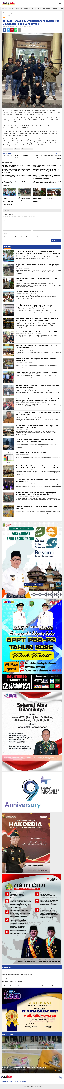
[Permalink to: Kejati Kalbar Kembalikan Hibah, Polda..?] (54, 192)
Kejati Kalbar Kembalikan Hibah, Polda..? (30, 291)
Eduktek (17, 308)
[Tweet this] (8, 30)
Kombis (17, 362)
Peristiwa (24, 26)
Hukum (17, 26)
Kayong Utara (21, 496)
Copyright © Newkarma (6, 1081)
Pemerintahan (18, 281)
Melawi (17, 268)
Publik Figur (35, 308)
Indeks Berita (23, 1081)
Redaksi (16, 1081)
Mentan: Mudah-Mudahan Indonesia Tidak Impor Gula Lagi (36, 372)
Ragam (39, 308)
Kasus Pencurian (8, 148)
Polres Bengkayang (27, 148)
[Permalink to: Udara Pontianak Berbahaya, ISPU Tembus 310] (8, 457)
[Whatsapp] (15, 30)
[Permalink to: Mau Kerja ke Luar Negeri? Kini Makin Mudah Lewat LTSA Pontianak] (39, 192)
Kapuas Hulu (18, 509)
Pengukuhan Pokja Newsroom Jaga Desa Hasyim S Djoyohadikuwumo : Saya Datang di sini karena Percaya (28, 985)
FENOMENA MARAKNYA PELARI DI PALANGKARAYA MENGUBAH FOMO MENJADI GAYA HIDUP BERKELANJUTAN (30, 971)
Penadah (17, 148)
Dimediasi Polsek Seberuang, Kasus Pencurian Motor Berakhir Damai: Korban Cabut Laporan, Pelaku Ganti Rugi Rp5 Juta (16, 171)
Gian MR (39, 1086)
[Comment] (19, 30)
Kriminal (5, 18)
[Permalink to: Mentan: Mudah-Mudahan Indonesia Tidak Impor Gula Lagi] (8, 377)
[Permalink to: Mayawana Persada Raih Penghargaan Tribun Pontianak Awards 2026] (8, 363)
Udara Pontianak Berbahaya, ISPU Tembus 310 (32, 452)
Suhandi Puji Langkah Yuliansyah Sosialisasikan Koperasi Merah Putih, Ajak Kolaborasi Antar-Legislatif (48, 156)
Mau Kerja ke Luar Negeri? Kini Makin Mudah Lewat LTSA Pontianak (18, 978)
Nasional (21, 308)
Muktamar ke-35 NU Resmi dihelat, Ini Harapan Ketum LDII (36, 332)
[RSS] (61, 1077)
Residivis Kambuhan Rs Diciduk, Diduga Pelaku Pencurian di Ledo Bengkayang (16, 155)
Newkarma (29, 1086)
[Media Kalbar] (8, 3)
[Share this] (4, 30)
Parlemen (17, 322)
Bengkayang (12, 26)
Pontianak (28, 281)
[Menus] (60, 3)
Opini (17, 255)
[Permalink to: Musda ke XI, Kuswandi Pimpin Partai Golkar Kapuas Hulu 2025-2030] (8, 511)
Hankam (17, 389)
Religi (33, 333)
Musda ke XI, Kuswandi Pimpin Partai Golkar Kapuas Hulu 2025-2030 (24, 1067)
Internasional (18, 483)
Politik (26, 509)
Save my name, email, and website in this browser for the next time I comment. (25, 236)
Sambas (28, 442)
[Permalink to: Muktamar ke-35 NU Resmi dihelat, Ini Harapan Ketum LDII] (8, 336)
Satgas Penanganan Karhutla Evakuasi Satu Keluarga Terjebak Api (24, 198)
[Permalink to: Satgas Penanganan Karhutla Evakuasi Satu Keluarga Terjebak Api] (24, 192)
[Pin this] (12, 30)
